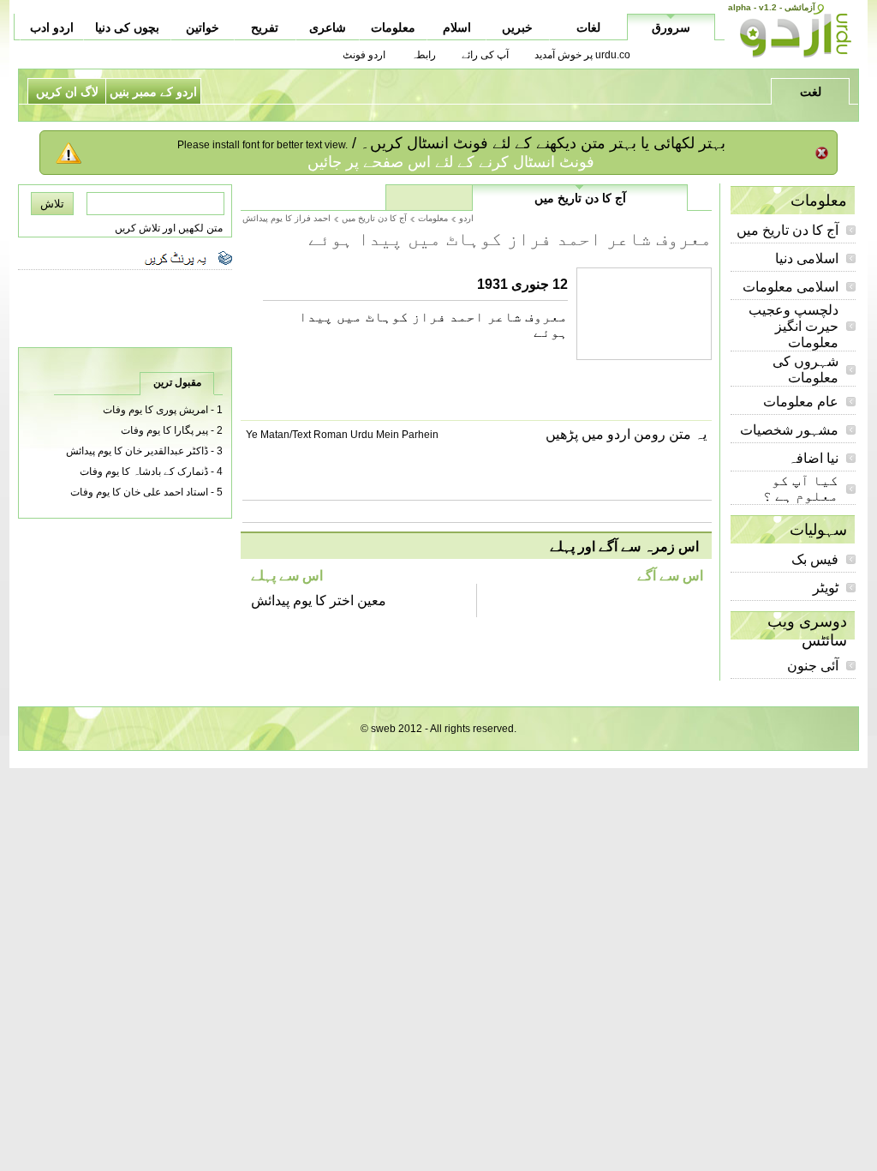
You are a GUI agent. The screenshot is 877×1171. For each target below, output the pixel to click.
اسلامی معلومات (790, 286)
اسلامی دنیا (806, 258)
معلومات (433, 218)
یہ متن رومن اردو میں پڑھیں (626, 434)
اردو (466, 218)
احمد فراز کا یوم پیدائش (286, 218)
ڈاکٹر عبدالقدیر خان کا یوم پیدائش (137, 451)
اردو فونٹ (364, 55)
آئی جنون (812, 665)
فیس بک (814, 559)
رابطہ (423, 55)
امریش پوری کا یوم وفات (155, 410)
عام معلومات (800, 401)
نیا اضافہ (813, 458)
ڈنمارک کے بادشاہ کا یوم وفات (144, 471)
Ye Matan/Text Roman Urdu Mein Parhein (342, 435)
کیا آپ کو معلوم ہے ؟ (800, 488)
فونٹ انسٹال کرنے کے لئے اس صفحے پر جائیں (450, 162)
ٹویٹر (825, 587)
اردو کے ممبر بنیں (153, 92)
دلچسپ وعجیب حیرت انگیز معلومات (793, 326)
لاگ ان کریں (67, 92)
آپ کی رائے (485, 55)
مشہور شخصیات (789, 430)
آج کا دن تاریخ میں (787, 230)
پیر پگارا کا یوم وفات (164, 430)
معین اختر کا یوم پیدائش (318, 600)
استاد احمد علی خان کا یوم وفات (139, 492)
